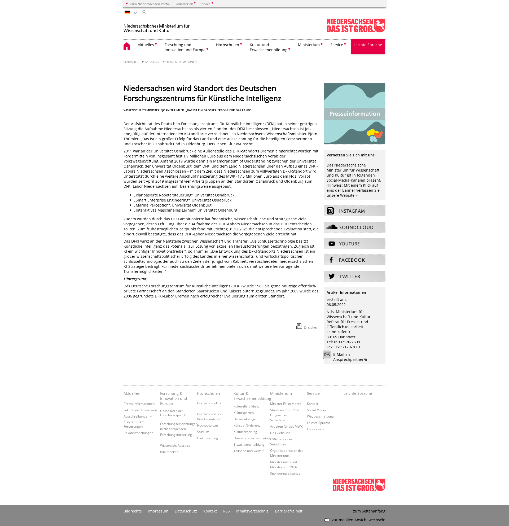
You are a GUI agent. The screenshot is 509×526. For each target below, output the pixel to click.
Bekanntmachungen (138, 433)
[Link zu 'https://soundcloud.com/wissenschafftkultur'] (354, 227)
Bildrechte (133, 511)
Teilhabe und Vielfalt (249, 451)
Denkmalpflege (245, 419)
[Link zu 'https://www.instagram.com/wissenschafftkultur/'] (354, 210)
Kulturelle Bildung (247, 406)
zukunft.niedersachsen (140, 410)
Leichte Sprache (368, 44)
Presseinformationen (181, 62)
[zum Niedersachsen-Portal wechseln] (356, 31)
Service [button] (336, 44)
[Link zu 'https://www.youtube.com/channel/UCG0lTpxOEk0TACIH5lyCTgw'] (354, 243)
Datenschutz (186, 511)
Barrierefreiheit (288, 511)
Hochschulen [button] (227, 44)
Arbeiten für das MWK (286, 426)
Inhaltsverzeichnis (252, 511)
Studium (203, 431)
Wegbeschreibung (320, 416)
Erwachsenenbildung (249, 444)
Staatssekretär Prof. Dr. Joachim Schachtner (285, 415)
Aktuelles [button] (146, 44)
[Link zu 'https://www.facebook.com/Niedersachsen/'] (354, 259)
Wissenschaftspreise (175, 445)
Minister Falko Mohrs (285, 403)
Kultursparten (244, 412)
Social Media (316, 410)
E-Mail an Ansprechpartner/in (350, 357)
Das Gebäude (280, 433)
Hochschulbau (207, 425)
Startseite (131, 62)
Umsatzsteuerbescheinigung (255, 438)
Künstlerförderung (247, 425)
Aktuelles (152, 62)
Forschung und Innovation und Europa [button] (185, 47)
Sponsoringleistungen (286, 473)
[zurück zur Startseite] (157, 26)
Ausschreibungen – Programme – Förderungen (138, 421)
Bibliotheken (169, 452)
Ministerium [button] (309, 44)
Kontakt (312, 403)
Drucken (311, 327)
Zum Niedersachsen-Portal (150, 4)
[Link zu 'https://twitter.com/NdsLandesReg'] (354, 276)
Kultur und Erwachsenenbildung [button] (268, 47)
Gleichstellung (207, 438)
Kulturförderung (245, 431)
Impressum (315, 429)
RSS (226, 511)
